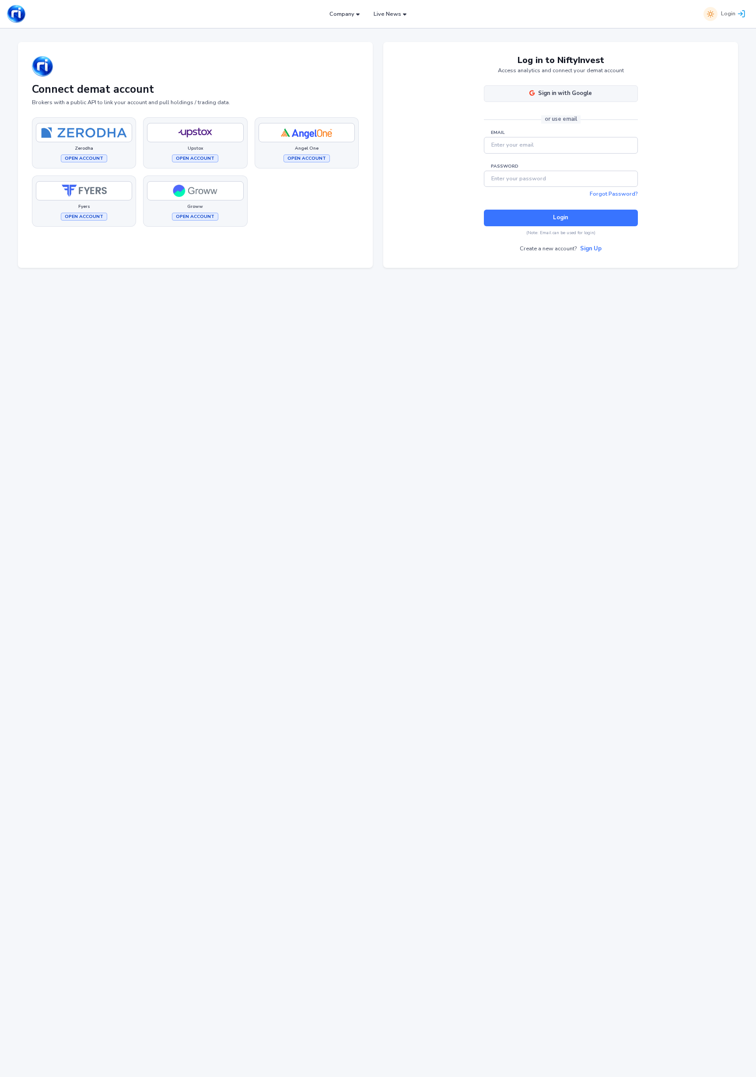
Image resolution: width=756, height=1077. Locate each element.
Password (504, 166)
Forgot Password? (614, 194)
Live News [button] (387, 14)
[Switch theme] (711, 14)
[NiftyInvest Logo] (16, 14)
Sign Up (591, 249)
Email (498, 132)
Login (728, 14)
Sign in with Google (565, 93)
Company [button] (341, 14)
